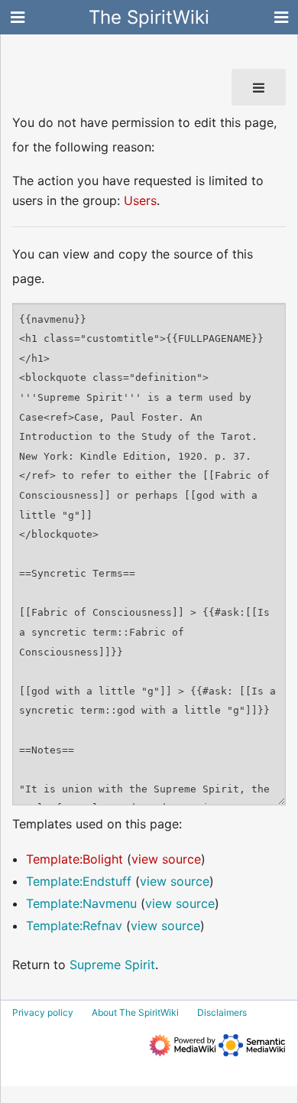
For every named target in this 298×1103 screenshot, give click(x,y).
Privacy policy (42, 1012)
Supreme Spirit (112, 964)
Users (140, 200)
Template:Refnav (74, 925)
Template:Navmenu (81, 903)
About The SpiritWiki (135, 1012)
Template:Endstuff (78, 881)
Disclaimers (222, 1012)
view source (166, 859)
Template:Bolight (74, 859)
